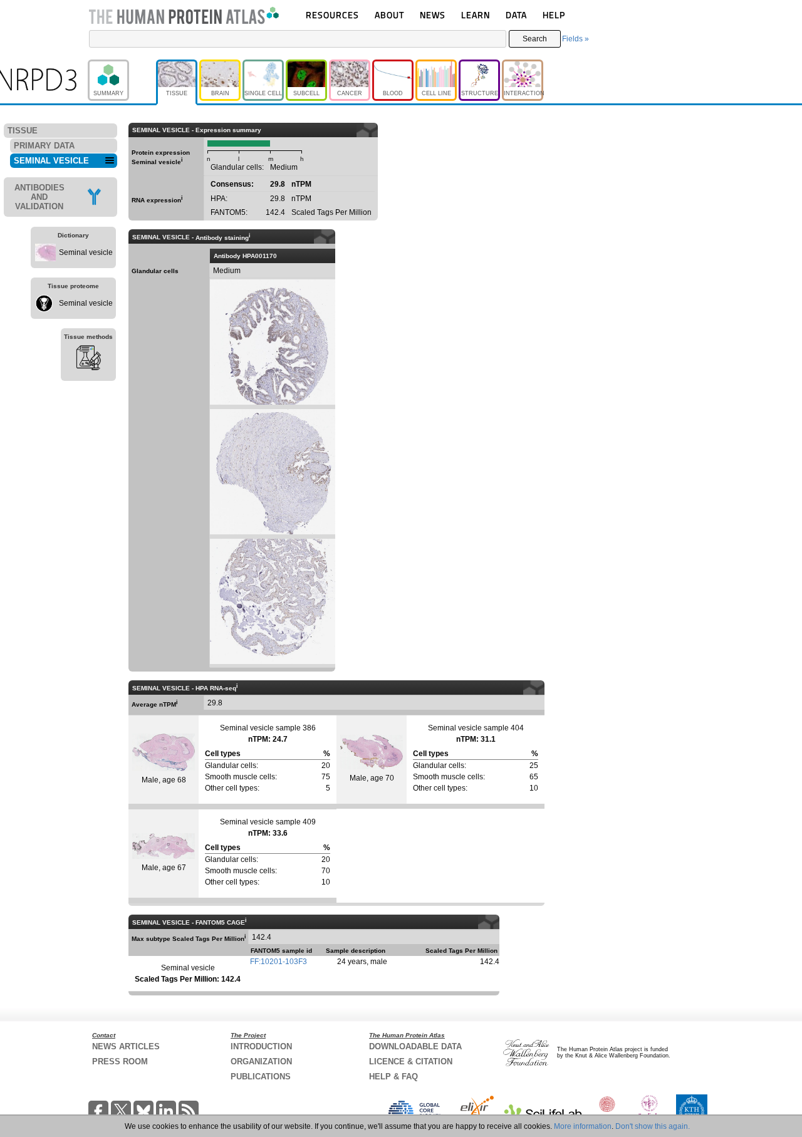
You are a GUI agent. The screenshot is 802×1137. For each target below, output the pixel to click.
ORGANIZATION (261, 1061)
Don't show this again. (652, 1126)
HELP (554, 14)
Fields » (575, 38)
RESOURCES (332, 14)
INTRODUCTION (261, 1046)
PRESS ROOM (120, 1061)
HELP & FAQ (393, 1076)
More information (583, 1126)
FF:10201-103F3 (278, 961)
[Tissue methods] (88, 359)
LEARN (475, 14)
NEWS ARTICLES (126, 1046)
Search (535, 38)
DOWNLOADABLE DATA (415, 1046)
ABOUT (389, 14)
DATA (516, 14)
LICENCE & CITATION (410, 1061)
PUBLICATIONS (261, 1076)
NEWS (432, 14)
